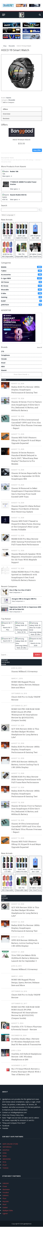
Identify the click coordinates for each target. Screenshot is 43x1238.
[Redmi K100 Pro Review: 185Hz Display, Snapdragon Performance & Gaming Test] (5, 385)
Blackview (6, 1189)
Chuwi (5, 1186)
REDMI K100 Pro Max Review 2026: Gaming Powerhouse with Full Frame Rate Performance (26, 542)
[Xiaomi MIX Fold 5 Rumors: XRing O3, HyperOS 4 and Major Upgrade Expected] (5, 436)
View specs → (7, 176)
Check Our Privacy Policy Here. (13, 1115)
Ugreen (5, 1213)
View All (39, 347)
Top (2, 900)
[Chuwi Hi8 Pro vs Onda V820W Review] (5, 695)
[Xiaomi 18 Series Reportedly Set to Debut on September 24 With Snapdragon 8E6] (5, 472)
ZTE (2, 351)
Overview (6, 114)
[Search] (39, 14)
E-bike (21, 293)
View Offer (37, 150)
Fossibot (6, 1192)
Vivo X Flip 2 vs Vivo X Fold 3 (20, 590)
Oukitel (5, 1207)
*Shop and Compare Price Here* (14, 1123)
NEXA (5, 1156)
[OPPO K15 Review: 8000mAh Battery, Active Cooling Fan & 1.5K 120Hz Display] (5, 760)
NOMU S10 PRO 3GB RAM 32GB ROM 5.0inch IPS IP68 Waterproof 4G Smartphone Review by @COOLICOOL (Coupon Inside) (25, 715)
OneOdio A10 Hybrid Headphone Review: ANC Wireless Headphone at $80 (26, 1057)
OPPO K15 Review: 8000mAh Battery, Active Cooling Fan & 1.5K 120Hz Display (25, 764)
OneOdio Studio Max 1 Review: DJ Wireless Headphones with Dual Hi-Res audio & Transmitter (26, 1042)
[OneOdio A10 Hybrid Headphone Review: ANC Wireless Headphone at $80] (5, 1052)
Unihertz (5, 1195)
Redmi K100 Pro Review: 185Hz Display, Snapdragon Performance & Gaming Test (25, 390)
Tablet (21, 271)
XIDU (3, 366)
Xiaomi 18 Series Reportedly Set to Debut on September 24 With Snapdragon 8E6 (26, 476)
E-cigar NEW (21, 278)
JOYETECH (21, 305)
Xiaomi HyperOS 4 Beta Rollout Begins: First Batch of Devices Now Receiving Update (25, 509)
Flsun (4, 1198)
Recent (4, 896)
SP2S (4, 1162)
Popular (4, 660)
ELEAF (21, 301)
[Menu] (3, 14)
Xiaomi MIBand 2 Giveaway (24, 671)
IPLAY (5, 1165)
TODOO (5, 1168)
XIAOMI (3, 380)
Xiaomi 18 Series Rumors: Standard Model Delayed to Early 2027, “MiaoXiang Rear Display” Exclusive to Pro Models (24, 458)
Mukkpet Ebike (8, 1210)
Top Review (5, 662)
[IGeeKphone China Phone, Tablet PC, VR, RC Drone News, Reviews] (21, 14)
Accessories (21, 274)
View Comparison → (15, 592)
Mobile (21, 267)
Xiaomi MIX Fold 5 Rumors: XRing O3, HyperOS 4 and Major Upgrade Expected (26, 440)
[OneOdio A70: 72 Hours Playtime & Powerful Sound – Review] (5, 1025)
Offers (5, 109)
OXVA (5, 1153)
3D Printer (21, 282)
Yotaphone (5, 355)
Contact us (6, 1112)
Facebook (5, 1126)
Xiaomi (23, 166)
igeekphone (27, 1224)
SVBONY (6, 1183)
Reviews (6, 118)
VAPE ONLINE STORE (10, 1144)
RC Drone (21, 286)
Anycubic (6, 1201)
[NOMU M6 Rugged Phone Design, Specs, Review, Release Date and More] (5, 680)
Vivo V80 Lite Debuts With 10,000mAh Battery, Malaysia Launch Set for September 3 (24, 958)
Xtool (3, 363)
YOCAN (4, 359)
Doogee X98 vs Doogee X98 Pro (24, 599)
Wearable (11, 100)
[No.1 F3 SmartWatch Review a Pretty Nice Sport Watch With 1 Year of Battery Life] (5, 1067)
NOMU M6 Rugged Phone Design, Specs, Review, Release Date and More (25, 685)
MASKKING (7, 1159)
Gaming (21, 297)
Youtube (5, 1128)
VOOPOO (6, 1150)
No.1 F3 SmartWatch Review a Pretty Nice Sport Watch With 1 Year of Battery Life (26, 1072)
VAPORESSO (7, 1147)
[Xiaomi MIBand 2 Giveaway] (5, 670)
